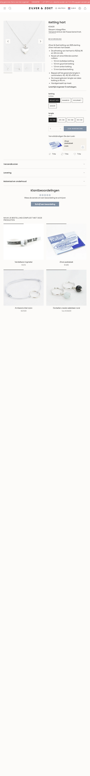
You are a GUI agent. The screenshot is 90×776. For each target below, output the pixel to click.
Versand (52, 32)
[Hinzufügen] (83, 147)
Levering (7, 172)
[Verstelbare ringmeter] (24, 242)
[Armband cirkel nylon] (24, 288)
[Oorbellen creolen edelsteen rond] (66, 288)
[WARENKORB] (85, 8)
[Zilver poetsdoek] (56, 144)
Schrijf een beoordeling (45, 204)
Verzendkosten (11, 164)
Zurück (8, 41)
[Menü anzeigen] (4, 8)
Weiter (40, 41)
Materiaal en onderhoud (15, 181)
